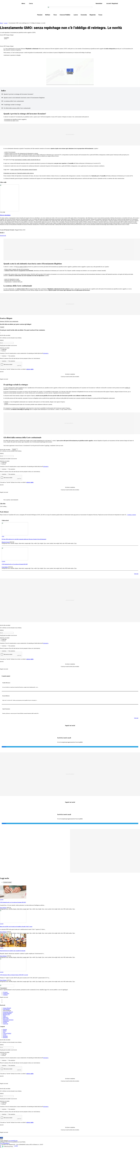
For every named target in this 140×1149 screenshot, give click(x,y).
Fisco (55, 15)
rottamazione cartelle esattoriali (88, 18)
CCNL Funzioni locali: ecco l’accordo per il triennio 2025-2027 (15, 564)
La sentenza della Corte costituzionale (14, 101)
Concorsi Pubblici (65, 15)
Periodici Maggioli (7, 1013)
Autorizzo (4, 356)
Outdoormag (6, 1021)
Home (1, 23)
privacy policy (30, 369)
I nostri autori (6, 993)
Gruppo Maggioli (7, 1008)
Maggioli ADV (6, 1014)
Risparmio (93, 15)
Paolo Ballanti (6, 37)
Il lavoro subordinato (5, 215)
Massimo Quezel (6, 542)
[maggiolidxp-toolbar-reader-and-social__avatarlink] (3, 38)
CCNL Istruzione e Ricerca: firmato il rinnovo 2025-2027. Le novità (14, 974)
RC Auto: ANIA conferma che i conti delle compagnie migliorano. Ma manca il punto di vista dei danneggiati (24, 539)
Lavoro (76, 15)
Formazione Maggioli (8, 1012)
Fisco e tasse (6, 1018)
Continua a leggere (131, 514)
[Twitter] (70, 729)
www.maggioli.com (12, 1140)
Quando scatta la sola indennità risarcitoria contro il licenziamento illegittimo (24, 97)
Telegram (4, 746)
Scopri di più (3, 235)
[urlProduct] (9, 211)
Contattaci (5, 994)
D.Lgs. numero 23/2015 (21, 266)
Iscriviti (2, 327)
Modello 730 (54, 18)
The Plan (5, 1022)
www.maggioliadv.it (4, 1143)
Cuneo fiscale (73, 18)
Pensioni (39, 15)
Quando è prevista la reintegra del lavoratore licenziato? (18, 94)
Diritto (4, 1015)
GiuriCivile (5, 1023)
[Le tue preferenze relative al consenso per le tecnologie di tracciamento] (7, 1146)
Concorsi (3, 350)
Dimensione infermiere (8, 1019)
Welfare (47, 15)
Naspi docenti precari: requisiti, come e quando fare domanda (12, 950)
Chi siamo (5, 992)
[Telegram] (74, 729)
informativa (45, 353)
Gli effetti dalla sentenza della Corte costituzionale (17, 108)
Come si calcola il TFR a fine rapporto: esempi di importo (23, 169)
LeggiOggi (3, 349)
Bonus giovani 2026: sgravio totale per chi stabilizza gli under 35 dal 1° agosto (16, 926)
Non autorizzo (11, 356)
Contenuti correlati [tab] (7, 882)
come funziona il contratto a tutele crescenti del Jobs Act (27, 159)
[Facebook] (65, 729)
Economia (84, 15)
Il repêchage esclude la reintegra (12, 104)
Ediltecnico (5, 1017)
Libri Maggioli (6, 1009)
